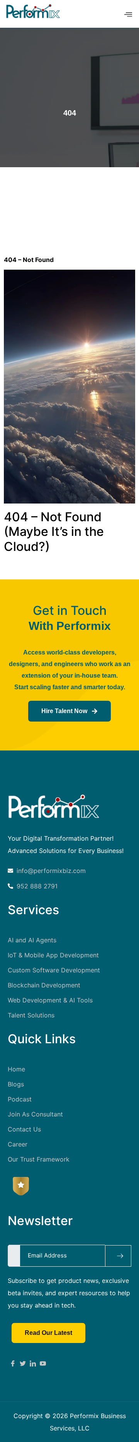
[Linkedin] (33, 1362)
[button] (128, 14)
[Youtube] (43, 1362)
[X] (23, 1362)
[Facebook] (13, 1362)
